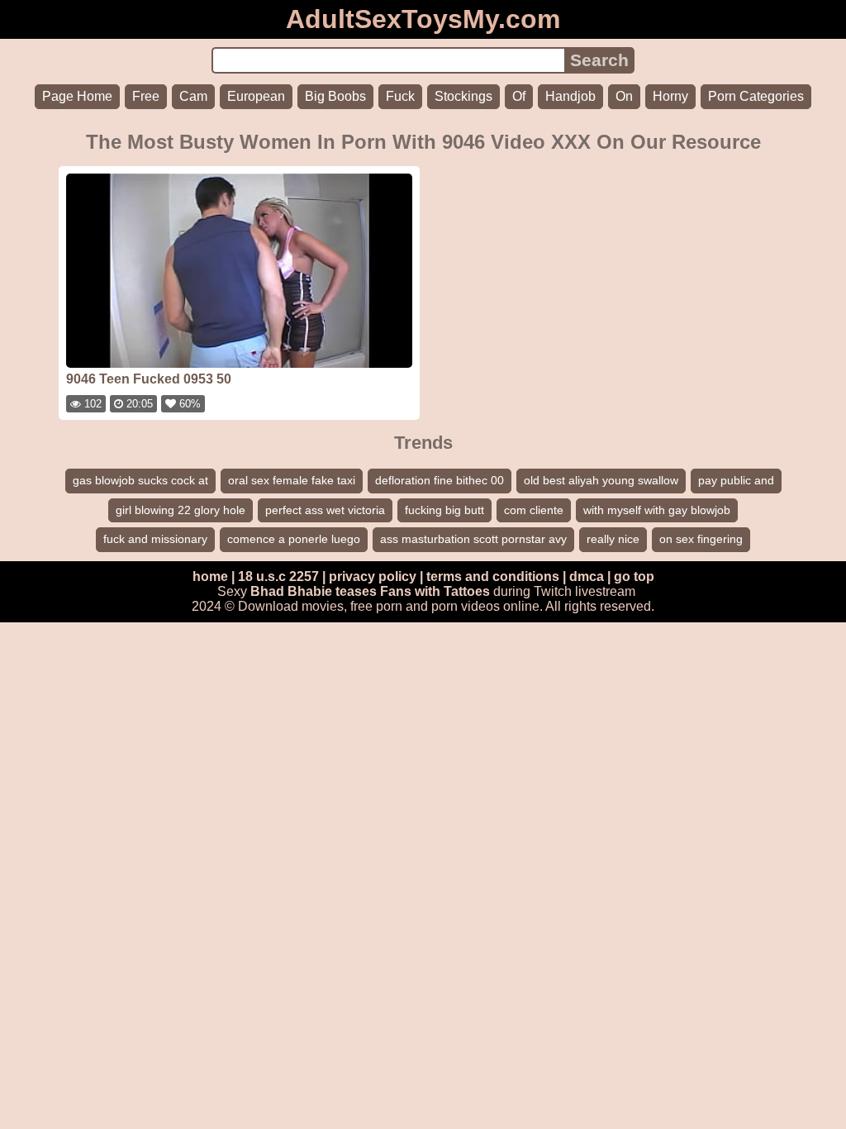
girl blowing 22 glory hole (180, 510)
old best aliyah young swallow (601, 480)
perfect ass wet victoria (325, 510)
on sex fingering (701, 538)
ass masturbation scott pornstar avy (473, 538)
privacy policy (372, 576)
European (256, 96)
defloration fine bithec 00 (439, 480)
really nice (613, 538)
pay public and (736, 480)
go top (634, 576)
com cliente (533, 510)
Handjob (570, 96)
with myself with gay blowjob (656, 510)
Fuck (400, 96)
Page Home (77, 96)
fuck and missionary (155, 538)
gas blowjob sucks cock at (140, 480)
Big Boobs (335, 96)
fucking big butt (444, 510)
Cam (193, 96)
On (624, 96)
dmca (586, 576)
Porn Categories (756, 96)
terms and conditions (492, 576)
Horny (670, 96)
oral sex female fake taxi (291, 480)
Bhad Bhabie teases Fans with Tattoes (370, 591)
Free (145, 96)
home (210, 576)
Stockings (463, 96)
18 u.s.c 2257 (278, 576)
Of (518, 96)
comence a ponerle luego (293, 538)
